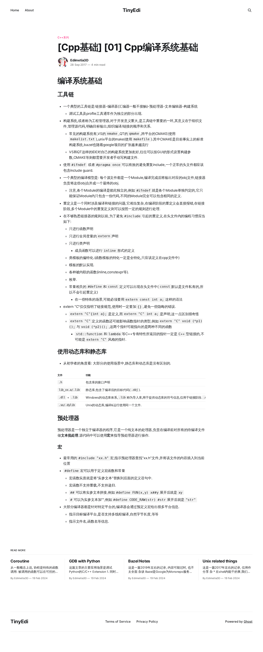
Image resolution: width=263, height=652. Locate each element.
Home (14, 10)
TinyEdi (131, 10)
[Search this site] (249, 10)
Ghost (248, 621)
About (29, 10)
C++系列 (63, 37)
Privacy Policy (147, 621)
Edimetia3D (79, 60)
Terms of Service (118, 621)
